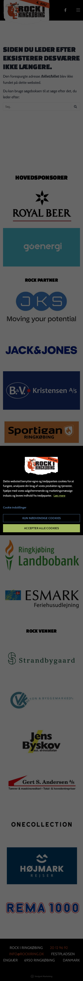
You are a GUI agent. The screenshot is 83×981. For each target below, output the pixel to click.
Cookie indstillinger (14, 507)
